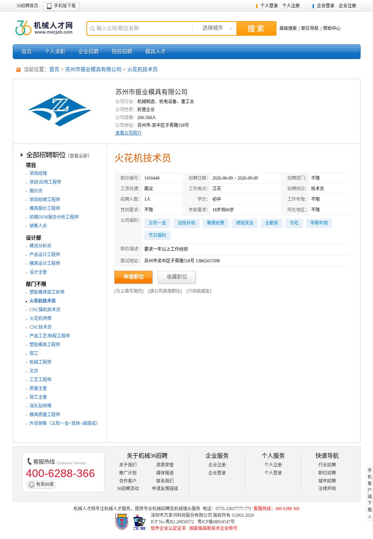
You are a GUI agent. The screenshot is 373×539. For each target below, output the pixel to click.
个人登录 (269, 5)
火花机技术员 (142, 69)
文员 (34, 371)
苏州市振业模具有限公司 (93, 69)
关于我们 (128, 465)
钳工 (34, 353)
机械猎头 (183, 508)
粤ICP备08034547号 (216, 521)
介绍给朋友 (199, 291)
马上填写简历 (129, 291)
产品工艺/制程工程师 (50, 336)
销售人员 (38, 226)
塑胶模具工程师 (45, 344)
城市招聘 (327, 481)
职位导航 (310, 28)
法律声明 (327, 488)
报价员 (36, 191)
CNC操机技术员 (45, 309)
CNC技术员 (41, 327)
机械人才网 (46, 28)
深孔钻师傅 (40, 406)
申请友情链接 (165, 488)
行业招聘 (327, 465)
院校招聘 (122, 51)
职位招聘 (327, 473)
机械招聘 (161, 508)
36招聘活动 (128, 488)
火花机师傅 (40, 318)
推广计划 (128, 473)
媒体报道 (165, 473)
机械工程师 (40, 362)
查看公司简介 (128, 133)
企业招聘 (88, 51)
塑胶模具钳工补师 (47, 292)
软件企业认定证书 (168, 528)
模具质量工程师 (45, 414)
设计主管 (38, 272)
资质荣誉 (165, 465)
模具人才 (155, 51)
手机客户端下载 (370, 490)
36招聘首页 (27, 5)
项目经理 (38, 173)
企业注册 (347, 5)
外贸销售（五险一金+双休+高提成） (65, 423)
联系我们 (165, 481)
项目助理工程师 (45, 199)
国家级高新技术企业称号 (213, 528)
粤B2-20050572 (179, 521)
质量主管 (38, 388)
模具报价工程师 (45, 208)
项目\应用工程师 (45, 182)
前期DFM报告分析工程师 (54, 217)
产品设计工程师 (45, 254)
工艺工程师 (40, 379)
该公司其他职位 (165, 291)
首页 (26, 51)
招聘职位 (60, 154)
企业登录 (325, 5)
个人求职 (55, 51)
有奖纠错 (45, 484)
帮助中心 (332, 28)
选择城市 (213, 28)
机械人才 (113, 508)
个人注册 (291, 5)
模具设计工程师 (45, 263)
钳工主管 (38, 397)
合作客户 (128, 481)
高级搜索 (288, 28)
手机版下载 (65, 5)
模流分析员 (40, 246)
